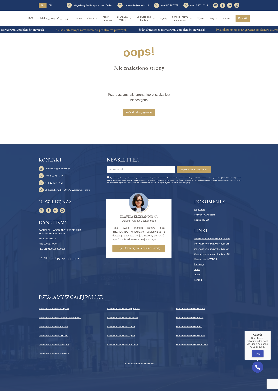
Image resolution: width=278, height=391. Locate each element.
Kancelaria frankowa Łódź (189, 326)
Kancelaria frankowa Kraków (53, 326)
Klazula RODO (201, 220)
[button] (257, 367)
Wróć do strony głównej (139, 112)
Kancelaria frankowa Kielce (189, 317)
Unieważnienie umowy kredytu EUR (212, 249)
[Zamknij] (270, 330)
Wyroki (200, 18)
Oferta (197, 274)
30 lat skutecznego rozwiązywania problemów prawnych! (85, 30)
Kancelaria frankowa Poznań (190, 335)
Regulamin (199, 209)
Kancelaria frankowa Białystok (54, 308)
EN (50, 5)
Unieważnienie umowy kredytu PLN (212, 238)
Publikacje (199, 264)
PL (42, 5)
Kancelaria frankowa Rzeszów (54, 344)
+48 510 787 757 (169, 5)
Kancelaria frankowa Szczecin (122, 344)
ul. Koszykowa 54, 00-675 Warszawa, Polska (67, 190)
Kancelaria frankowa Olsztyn (53, 335)
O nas (79, 18)
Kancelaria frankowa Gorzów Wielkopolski (60, 317)
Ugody (163, 18)
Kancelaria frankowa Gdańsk (190, 308)
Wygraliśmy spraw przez (93, 5)
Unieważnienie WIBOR (205, 259)
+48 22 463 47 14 (199, 5)
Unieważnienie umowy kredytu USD (212, 254)
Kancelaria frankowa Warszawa (192, 344)
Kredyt (107, 18)
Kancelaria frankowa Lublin (121, 326)
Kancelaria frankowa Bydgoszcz (123, 308)
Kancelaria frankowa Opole (121, 335)
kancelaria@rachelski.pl (137, 5)
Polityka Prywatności (204, 214)
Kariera (226, 18)
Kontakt (242, 18)
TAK (257, 353)
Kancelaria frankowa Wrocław (54, 353)
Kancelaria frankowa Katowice (122, 317)
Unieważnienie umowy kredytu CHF (212, 243)
